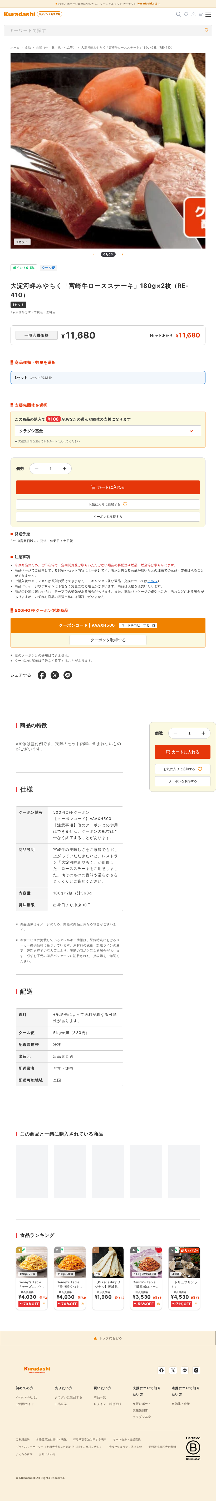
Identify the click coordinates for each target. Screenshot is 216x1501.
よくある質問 (24, 1454)
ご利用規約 (23, 1439)
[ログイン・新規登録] (193, 14)
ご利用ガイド (25, 1404)
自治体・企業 (181, 1403)
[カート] (200, 14)
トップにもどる (110, 1338)
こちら (153, 581)
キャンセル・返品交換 (127, 1439)
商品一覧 (100, 1397)
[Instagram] (196, 1370)
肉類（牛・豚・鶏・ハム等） (56, 47)
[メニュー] (208, 14)
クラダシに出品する (68, 1397)
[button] (44, 1303)
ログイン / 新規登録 (49, 14)
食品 (28, 47)
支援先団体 (140, 1410)
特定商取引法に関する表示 (90, 1439)
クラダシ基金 (142, 1417)
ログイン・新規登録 (107, 1404)
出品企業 (61, 1404)
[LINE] (185, 1370)
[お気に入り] (186, 14)
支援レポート (142, 1403)
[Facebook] (161, 1370)
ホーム (15, 47)
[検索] (178, 14)
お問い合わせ (47, 1454)
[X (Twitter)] (173, 1370)
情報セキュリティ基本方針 (125, 1446)
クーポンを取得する (108, 516)
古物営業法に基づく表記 (51, 1439)
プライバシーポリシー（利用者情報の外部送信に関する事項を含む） (59, 1446)
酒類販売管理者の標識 (162, 1446)
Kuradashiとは (26, 1397)
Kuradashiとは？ (149, 3)
